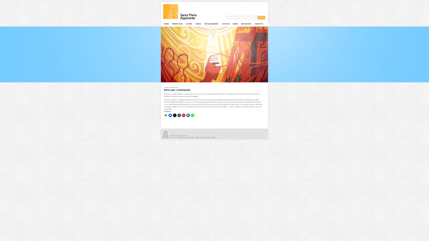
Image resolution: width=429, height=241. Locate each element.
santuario (192, 137)
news (201, 137)
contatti (213, 137)
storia (186, 137)
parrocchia (180, 137)
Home (166, 24)
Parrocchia (177, 24)
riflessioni (207, 137)
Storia (189, 24)
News (235, 24)
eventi (197, 137)
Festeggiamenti (211, 24)
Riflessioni (246, 24)
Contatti (258, 24)
